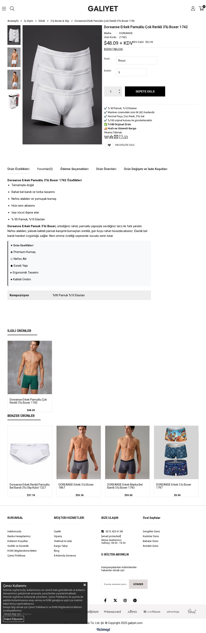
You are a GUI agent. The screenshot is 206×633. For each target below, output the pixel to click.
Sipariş (58, 536)
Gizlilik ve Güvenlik (18, 545)
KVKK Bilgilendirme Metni (22, 550)
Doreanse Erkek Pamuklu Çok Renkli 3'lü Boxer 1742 (28, 401)
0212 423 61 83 (114, 531)
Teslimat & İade (63, 541)
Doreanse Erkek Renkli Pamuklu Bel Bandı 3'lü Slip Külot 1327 (30, 486)
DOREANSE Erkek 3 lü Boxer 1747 (173, 486)
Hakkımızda (14, 531)
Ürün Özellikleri (18, 169)
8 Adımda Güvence (65, 555)
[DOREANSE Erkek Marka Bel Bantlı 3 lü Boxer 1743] (127, 452)
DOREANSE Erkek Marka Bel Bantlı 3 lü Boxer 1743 (125, 486)
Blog (56, 550)
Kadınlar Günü (151, 536)
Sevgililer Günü (151, 531)
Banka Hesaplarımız (19, 536)
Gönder (138, 584)
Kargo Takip (61, 545)
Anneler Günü (150, 545)
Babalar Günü (150, 541)
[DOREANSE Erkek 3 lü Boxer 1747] (176, 452)
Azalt (119, 93)
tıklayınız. (27, 614)
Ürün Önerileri (106, 169)
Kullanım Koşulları (17, 541)
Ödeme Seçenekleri (74, 169)
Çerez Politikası (16, 555)
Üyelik (57, 531)
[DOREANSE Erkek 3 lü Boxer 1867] (79, 452)
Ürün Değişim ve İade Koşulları (145, 169)
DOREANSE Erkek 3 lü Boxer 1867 (76, 486)
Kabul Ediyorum (13, 619)
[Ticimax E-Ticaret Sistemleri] (103, 630)
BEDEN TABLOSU (113, 49)
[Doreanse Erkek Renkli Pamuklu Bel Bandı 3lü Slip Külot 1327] (30, 452)
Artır (119, 88)
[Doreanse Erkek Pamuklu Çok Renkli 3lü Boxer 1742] (30, 367)
